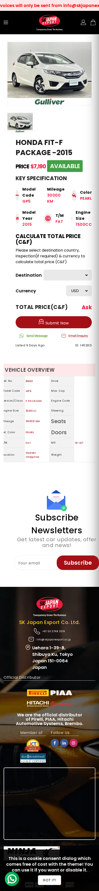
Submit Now (56, 323)
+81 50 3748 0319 (53, 631)
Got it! (49, 880)
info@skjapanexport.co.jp (54, 639)
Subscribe (78, 563)
